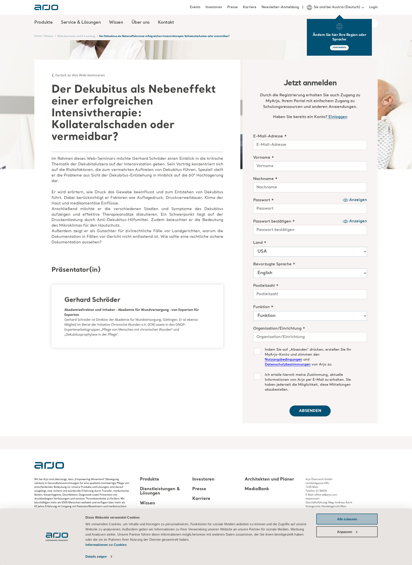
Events (195, 7)
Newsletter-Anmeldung (280, 7)
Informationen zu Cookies (106, 545)
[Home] (46, 7)
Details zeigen (96, 556)
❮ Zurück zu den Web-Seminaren (78, 75)
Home (38, 36)
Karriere (249, 7)
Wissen (48, 36)
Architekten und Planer (269, 479)
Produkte (149, 479)
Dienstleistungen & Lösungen (160, 491)
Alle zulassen (347, 519)
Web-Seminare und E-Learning (76, 36)
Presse (232, 7)
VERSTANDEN (339, 48)
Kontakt (166, 22)
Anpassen (344, 531)
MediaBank (257, 489)
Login (373, 7)
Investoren (214, 7)
